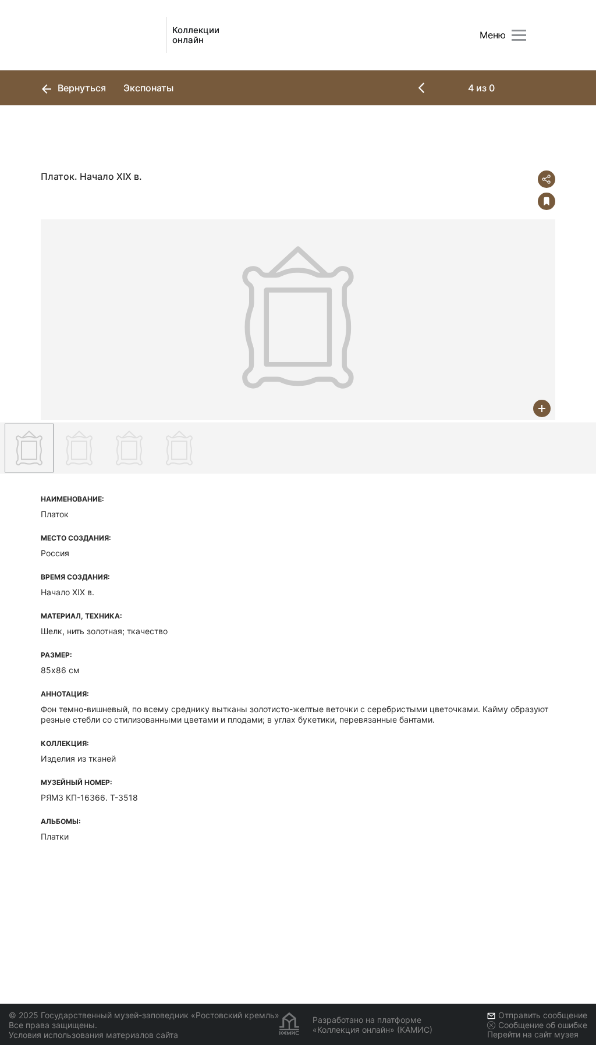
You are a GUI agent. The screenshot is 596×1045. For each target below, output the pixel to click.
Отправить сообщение (542, 1015)
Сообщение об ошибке (542, 1025)
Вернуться (80, 88)
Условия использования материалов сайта (93, 1035)
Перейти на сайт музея (533, 1034)
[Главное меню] (519, 35)
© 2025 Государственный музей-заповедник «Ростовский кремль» (144, 1015)
